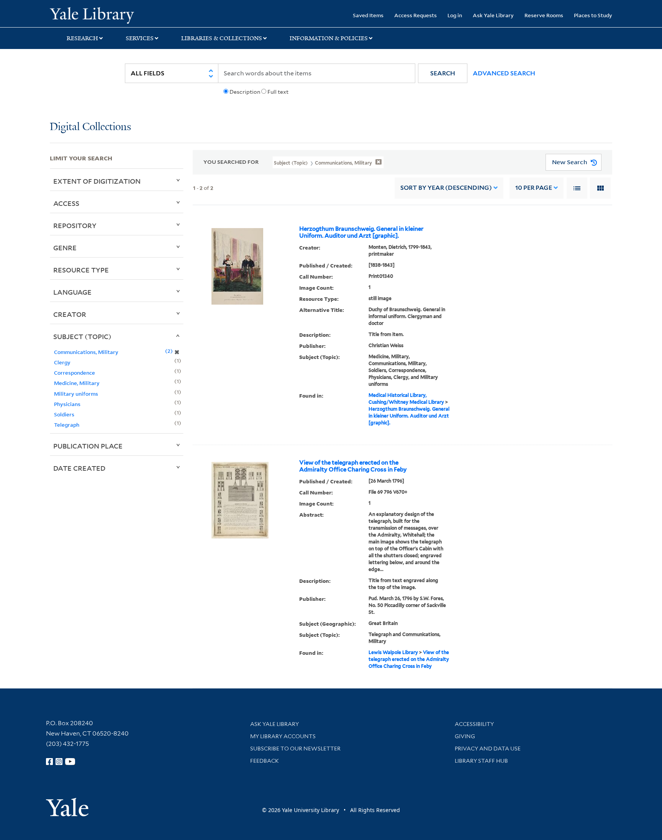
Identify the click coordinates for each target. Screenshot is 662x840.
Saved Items (368, 15)
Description (244, 92)
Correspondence (74, 372)
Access (66, 203)
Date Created (79, 468)
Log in (454, 15)
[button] (442, 73)
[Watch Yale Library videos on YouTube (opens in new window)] (70, 761)
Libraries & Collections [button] (221, 38)
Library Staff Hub (481, 761)
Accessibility (474, 724)
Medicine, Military (77, 383)
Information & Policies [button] (329, 38)
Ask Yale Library (493, 15)
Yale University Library (92, 14)
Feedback (264, 761)
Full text (277, 92)
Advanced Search (504, 73)
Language (72, 292)
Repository (75, 225)
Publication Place (88, 445)
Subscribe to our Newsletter (295, 748)
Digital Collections (90, 127)
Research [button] (82, 38)
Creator (69, 314)
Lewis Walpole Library (393, 652)
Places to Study (593, 15)
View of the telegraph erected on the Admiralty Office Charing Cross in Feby (353, 466)
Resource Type (81, 269)
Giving (465, 736)
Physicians (67, 404)
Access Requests (415, 15)
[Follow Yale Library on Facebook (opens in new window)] (49, 761)
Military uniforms (76, 393)
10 (533, 187)
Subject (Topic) (82, 336)
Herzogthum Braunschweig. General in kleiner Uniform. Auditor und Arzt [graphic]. (361, 232)
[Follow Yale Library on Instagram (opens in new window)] (59, 761)
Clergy (62, 362)
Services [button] (140, 38)
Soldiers (64, 414)
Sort (446, 187)
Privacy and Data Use (488, 748)
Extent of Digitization (97, 181)
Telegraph (66, 424)
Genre (65, 247)
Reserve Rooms (543, 15)
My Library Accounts (283, 736)
